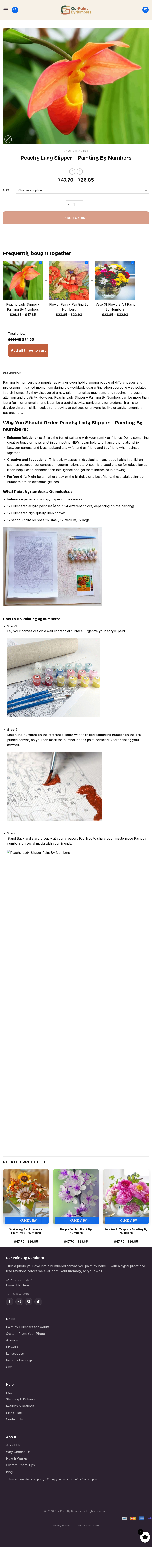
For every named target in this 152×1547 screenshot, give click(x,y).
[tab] (12, 373)
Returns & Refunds (20, 1406)
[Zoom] (8, 139)
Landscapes (15, 1353)
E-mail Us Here (17, 1285)
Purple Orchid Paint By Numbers (76, 1231)
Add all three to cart (28, 350)
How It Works (16, 1459)
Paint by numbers (31, 491)
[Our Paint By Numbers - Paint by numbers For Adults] (76, 10)
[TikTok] (38, 1301)
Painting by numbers (18, 382)
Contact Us (14, 1419)
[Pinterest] (28, 1301)
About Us (13, 1445)
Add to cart (75, 218)
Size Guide (14, 1413)
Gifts (9, 1367)
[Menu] (6, 9)
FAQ (9, 1393)
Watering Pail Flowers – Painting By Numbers (26, 1231)
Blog (9, 1472)
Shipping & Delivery (20, 1399)
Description (12, 372)
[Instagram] (19, 1301)
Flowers (81, 151)
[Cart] (145, 10)
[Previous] (3, 1207)
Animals (12, 1340)
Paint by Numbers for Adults (27, 1327)
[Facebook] (9, 1301)
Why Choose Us (18, 1452)
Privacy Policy (61, 1525)
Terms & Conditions (87, 1525)
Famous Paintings (19, 1360)
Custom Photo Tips (20, 1465)
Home (68, 151)
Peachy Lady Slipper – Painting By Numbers (87, 397)
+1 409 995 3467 (19, 1280)
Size (6, 189)
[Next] (149, 1207)
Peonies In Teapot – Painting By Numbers (126, 1231)
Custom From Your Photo (25, 1334)
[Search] (15, 10)
